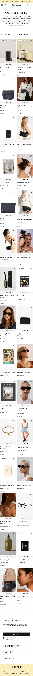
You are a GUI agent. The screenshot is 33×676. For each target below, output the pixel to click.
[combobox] (25, 34)
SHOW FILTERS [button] (6, 34)
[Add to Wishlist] (14, 41)
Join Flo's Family (11, 620)
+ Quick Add (8, 64)
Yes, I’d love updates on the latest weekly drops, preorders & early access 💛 (17, 638)
